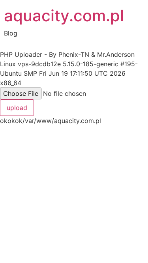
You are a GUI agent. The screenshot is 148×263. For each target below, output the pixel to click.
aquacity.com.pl (64, 15)
